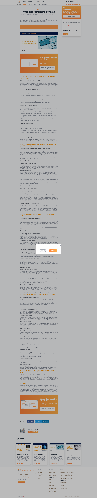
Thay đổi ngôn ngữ (53, 250)
